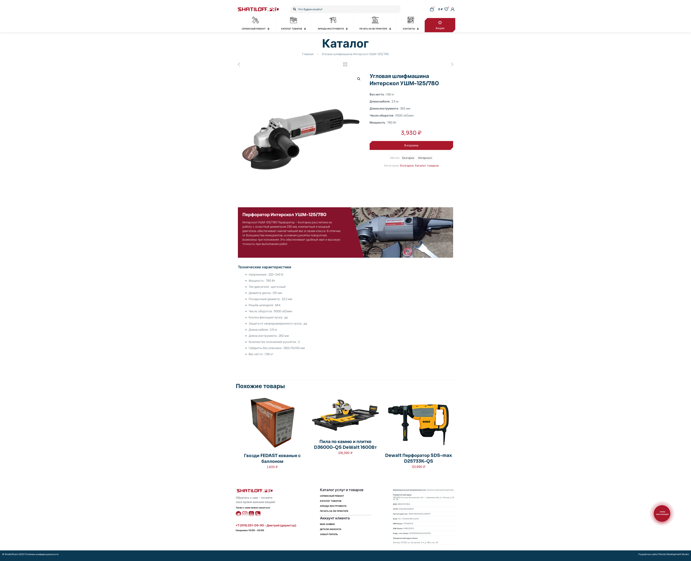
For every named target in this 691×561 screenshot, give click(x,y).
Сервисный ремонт (332, 495)
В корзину (411, 145)
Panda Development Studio (674, 554)
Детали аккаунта (330, 529)
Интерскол (425, 158)
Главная (307, 54)
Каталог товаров (427, 166)
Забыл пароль (329, 534)
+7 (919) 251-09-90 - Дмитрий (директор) (266, 525)
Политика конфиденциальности (41, 554)
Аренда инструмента (333, 506)
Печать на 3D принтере (334, 511)
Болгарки (407, 166)
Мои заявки (327, 524)
